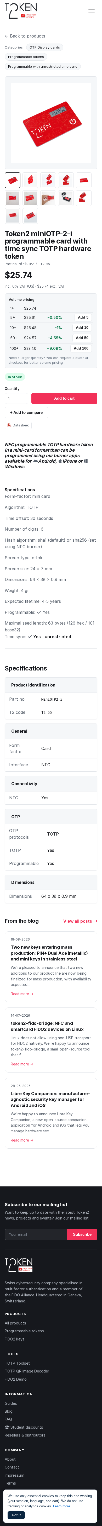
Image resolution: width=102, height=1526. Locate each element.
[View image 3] (48, 180)
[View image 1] (12, 180)
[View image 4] (66, 180)
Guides (11, 1403)
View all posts (78, 921)
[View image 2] (30, 180)
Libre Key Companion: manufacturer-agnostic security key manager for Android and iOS (50, 1099)
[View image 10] (84, 198)
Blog (9, 1411)
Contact (12, 1467)
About (10, 1459)
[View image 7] (30, 198)
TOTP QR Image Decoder (27, 1371)
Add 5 (83, 317)
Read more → (22, 994)
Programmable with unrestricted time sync (42, 66)
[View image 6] (12, 198)
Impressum (14, 1475)
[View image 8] (48, 198)
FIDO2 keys (15, 1339)
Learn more (61, 1506)
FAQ (8, 1419)
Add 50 (82, 338)
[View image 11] (12, 216)
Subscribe (82, 1234)
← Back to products (25, 36)
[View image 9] (66, 198)
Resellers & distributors (25, 1435)
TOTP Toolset (17, 1363)
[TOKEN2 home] (21, 11)
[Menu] (91, 11)
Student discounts (26, 1427)
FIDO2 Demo (16, 1379)
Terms (10, 1483)
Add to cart (64, 398)
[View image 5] (84, 180)
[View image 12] (30, 216)
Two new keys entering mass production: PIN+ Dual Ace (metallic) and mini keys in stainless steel (49, 953)
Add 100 (81, 348)
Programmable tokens (26, 57)
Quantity (12, 389)
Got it (16, 1515)
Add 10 (82, 328)
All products (15, 1323)
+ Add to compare (26, 412)
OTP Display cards (45, 47)
